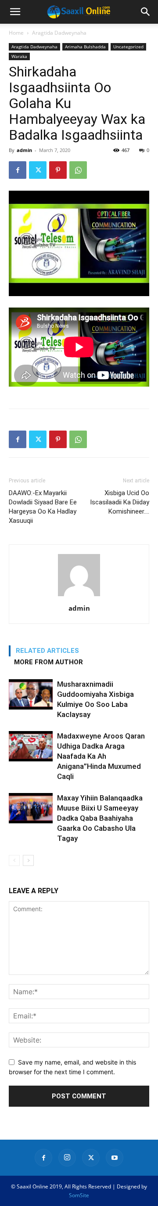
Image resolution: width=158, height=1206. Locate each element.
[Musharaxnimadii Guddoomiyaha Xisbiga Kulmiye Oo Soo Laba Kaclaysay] (31, 694)
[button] (15, 12)
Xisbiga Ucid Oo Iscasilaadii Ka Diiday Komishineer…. (119, 502)
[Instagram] (67, 1157)
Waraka (19, 56)
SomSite (79, 1195)
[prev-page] (14, 860)
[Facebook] (17, 170)
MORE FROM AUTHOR (48, 662)
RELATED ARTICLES (47, 651)
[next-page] (28, 860)
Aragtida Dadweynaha (59, 32)
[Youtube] (114, 1157)
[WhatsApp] (78, 170)
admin (24, 150)
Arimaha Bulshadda (85, 46)
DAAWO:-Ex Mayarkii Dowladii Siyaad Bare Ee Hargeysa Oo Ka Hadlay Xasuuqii (43, 507)
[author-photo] (79, 596)
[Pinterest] (58, 170)
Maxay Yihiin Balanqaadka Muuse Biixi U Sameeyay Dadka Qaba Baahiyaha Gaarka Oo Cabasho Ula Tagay (100, 818)
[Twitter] (38, 170)
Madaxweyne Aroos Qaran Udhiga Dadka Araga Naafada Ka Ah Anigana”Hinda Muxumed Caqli (101, 756)
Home (16, 32)
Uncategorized (128, 46)
